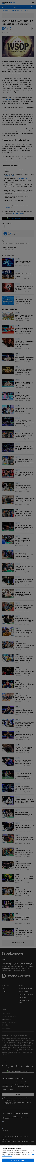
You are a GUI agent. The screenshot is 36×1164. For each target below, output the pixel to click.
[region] (18, 1154)
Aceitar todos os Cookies (18, 1160)
